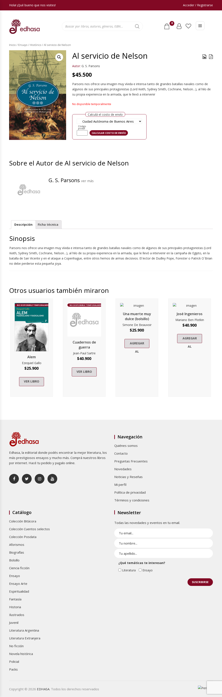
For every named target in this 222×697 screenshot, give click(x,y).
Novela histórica (21, 654)
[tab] (23, 224)
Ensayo (23, 45)
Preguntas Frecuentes (131, 461)
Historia (15, 607)
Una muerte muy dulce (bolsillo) (137, 316)
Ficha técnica (48, 224)
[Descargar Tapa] (204, 56)
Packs (13, 669)
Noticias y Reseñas (128, 477)
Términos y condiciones (131, 500)
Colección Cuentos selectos (29, 529)
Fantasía (15, 599)
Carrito (172, 24)
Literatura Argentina (24, 630)
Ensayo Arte (18, 583)
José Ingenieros (189, 313)
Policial (14, 661)
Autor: (76, 66)
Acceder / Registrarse (198, 5)
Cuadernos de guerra (84, 345)
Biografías (16, 552)
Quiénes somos (126, 445)
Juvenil (13, 622)
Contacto (121, 453)
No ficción (16, 646)
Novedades (123, 469)
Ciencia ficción (19, 568)
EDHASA (43, 689)
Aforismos (16, 544)
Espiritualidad (19, 591)
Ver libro (31, 381)
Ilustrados (16, 615)
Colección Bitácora (22, 521)
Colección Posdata (22, 537)
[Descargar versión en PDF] (211, 56)
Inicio (12, 45)
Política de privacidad (130, 492)
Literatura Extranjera (24, 638)
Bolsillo (14, 560)
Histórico (35, 45)
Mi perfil (120, 484)
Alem (31, 357)
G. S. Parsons (91, 66)
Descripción (23, 224)
